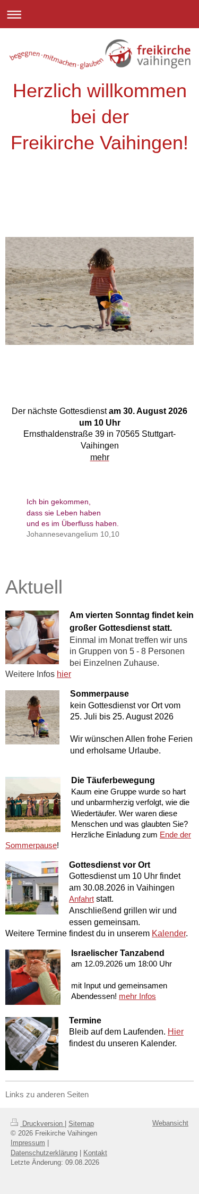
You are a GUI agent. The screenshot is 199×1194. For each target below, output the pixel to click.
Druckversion (42, 1124)
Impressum (28, 1143)
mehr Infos (137, 996)
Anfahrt (81, 898)
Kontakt (95, 1153)
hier (64, 674)
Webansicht (170, 1123)
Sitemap (81, 1124)
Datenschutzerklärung (44, 1153)
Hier (176, 1031)
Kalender (169, 933)
